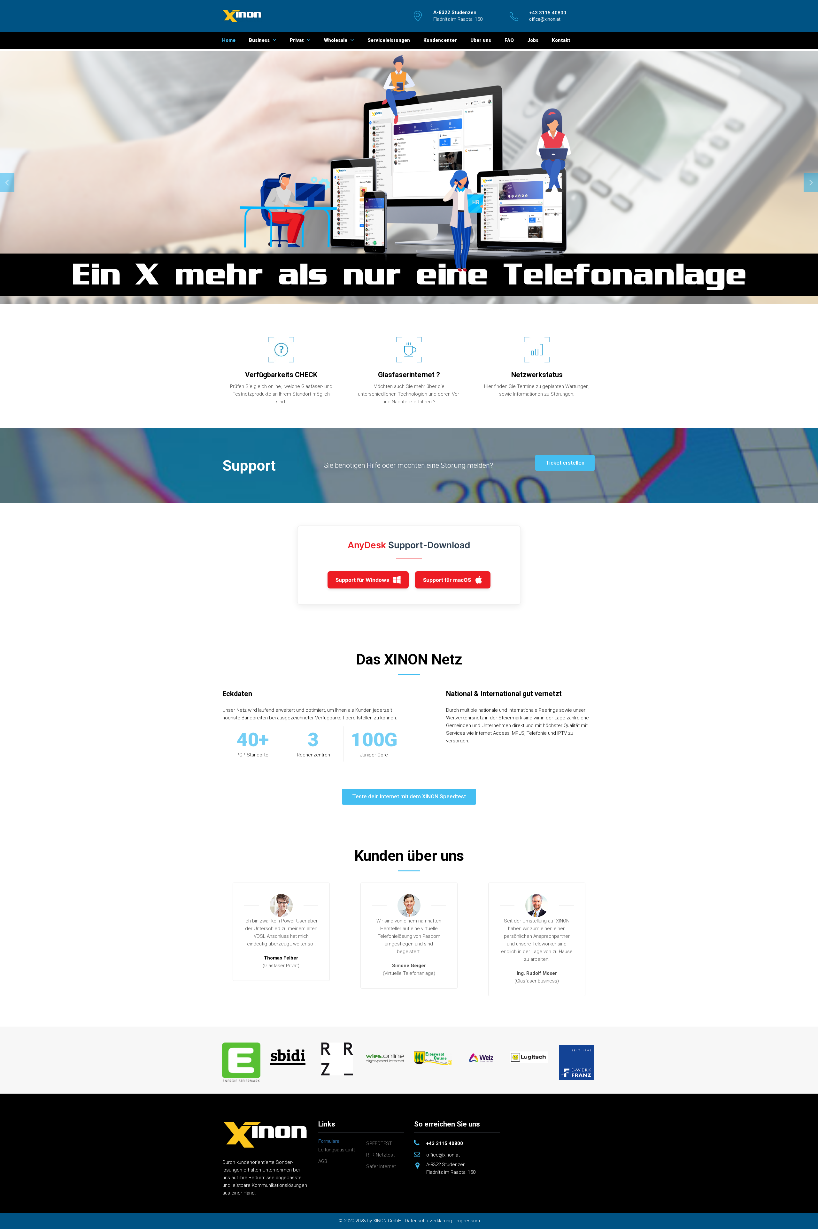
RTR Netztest (380, 1155)
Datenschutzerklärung (428, 1221)
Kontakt (561, 40)
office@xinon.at (443, 1155)
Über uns (480, 40)
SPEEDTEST (379, 1143)
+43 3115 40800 (444, 1143)
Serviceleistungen (388, 40)
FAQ (509, 40)
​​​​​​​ (547, 13)
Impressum (468, 1221)
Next (811, 182)
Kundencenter (440, 40)
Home (228, 40)
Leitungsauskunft (336, 1150)
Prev (7, 182)
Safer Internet (381, 1166)
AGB (322, 1161)
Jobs (532, 40)
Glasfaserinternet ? (409, 375)
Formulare (328, 1141)
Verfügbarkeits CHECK (281, 375)
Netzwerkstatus (537, 375)
